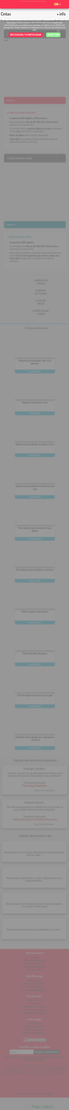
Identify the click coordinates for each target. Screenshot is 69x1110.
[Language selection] (57, 6)
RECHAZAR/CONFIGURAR (25, 34)
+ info (61, 13)
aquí (34, 30)
